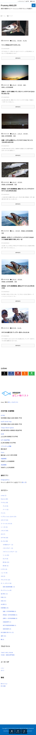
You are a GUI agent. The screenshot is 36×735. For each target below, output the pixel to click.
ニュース (4, 573)
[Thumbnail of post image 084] (16, 171)
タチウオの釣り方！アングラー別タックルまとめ (15, 332)
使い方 (24, 482)
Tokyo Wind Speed (7, 428)
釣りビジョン (4, 683)
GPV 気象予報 (5, 440)
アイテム (14, 40)
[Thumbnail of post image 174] (16, 317)
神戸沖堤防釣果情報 (9, 625)
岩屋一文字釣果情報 (7, 136)
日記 (24, 85)
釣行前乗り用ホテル (7, 632)
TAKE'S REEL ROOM (7, 652)
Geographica (5, 480)
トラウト (4, 569)
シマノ (2, 668)
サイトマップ (22, 1)
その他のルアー (8, 544)
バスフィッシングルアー (10, 551)
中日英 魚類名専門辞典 (7, 655)
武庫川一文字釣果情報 (7, 87)
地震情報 (3, 459)
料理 (3, 597)
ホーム (3, 16)
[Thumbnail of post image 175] (16, 122)
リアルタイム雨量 (6, 446)
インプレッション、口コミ (8, 516)
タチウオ (19, 40)
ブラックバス (5, 580)
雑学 (3, 636)
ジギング (14, 85)
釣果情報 (5, 608)
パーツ (5, 509)
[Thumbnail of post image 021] (16, 74)
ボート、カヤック (6, 583)
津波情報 (3, 465)
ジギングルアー (8, 548)
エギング (14, 133)
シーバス (4, 527)
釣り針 (5, 566)
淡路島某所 (7, 622)
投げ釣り (4, 594)
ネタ (3, 576)
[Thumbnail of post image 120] (16, 268)
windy (3, 415)
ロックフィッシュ (6, 590)
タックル (25, 40)
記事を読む (18, 58)
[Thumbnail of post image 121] (16, 29)
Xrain (2, 452)
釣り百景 (3, 686)
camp (3, 495)
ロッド (5, 558)
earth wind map (6, 421)
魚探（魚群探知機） (9, 587)
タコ (3, 534)
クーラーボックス (6, 523)
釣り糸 (6, 562)
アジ (13, 231)
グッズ (5, 506)
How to (4, 499)
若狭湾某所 (7, 629)
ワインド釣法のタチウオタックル (11, 45)
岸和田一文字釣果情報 (7, 184)
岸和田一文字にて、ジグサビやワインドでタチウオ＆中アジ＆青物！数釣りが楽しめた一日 (18, 238)
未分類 (4, 604)
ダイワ (2, 670)
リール (6, 555)
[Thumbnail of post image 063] (16, 219)
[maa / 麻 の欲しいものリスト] (15, 394)
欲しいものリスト (13, 402)
